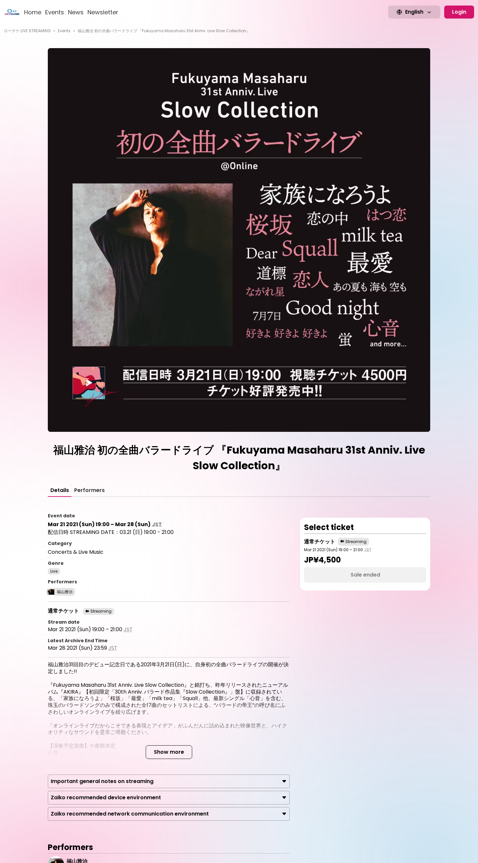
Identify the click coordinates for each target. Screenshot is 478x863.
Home (32, 12)
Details (59, 490)
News (76, 12)
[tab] (60, 490)
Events (54, 12)
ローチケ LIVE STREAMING (27, 30)
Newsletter (102, 12)
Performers (89, 490)
